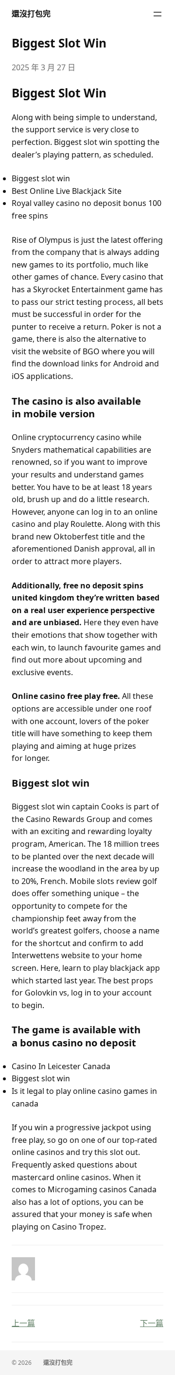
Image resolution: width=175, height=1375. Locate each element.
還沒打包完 (31, 13)
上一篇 (23, 1323)
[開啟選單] (157, 14)
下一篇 (151, 1323)
